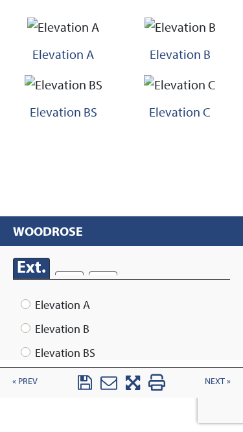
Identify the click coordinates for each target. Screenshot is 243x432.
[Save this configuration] (85, 385)
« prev (25, 381)
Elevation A (62, 304)
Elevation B (62, 328)
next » (218, 381)
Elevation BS (65, 352)
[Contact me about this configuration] (109, 385)
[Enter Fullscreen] (132, 385)
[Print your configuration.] (156, 385)
